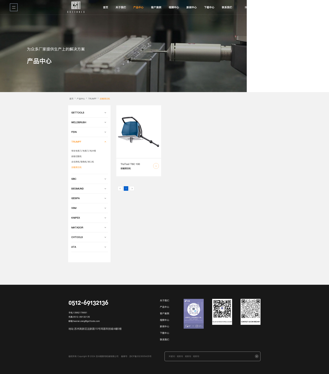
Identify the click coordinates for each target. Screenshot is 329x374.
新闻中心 (191, 7)
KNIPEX (75, 217)
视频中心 (174, 7)
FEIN (74, 132)
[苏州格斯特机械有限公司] (76, 7)
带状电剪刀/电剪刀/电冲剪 (83, 150)
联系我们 (227, 7)
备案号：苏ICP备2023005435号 (136, 356)
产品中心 (138, 7)
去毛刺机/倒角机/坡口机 (82, 161)
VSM (73, 208)
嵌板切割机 (76, 156)
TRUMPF (92, 98)
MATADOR (77, 227)
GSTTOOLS (77, 112)
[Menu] (13, 7)
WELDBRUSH (78, 122)
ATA (73, 247)
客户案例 (156, 7)
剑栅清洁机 (105, 98)
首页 (105, 7)
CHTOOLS (77, 237)
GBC (73, 178)
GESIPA (75, 198)
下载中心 (209, 7)
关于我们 (121, 7)
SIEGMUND (77, 188)
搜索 (247, 7)
